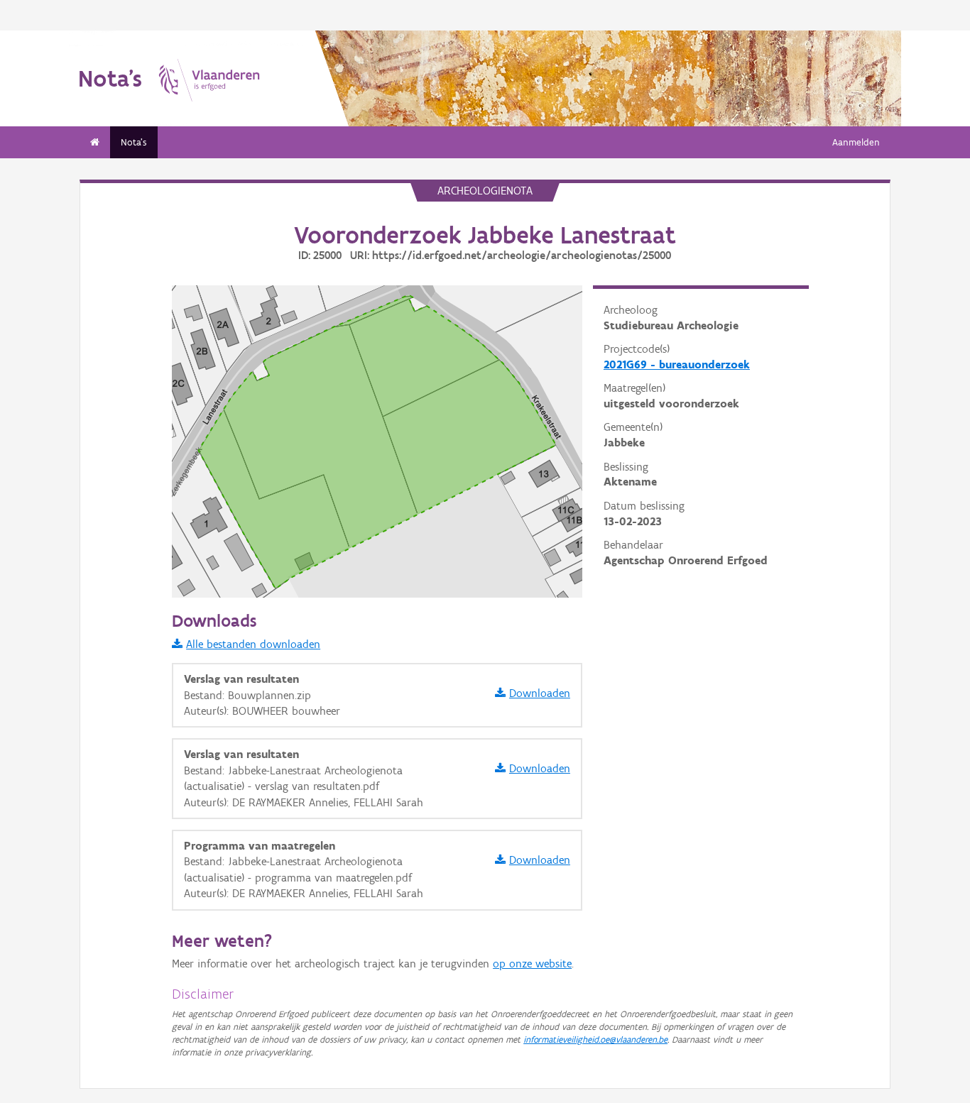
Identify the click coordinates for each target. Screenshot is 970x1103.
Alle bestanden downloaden (253, 644)
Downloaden (539, 693)
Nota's (134, 142)
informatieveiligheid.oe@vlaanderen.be (595, 1039)
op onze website (532, 963)
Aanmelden (856, 142)
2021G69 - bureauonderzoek (677, 364)
